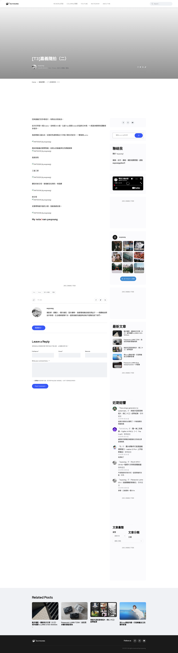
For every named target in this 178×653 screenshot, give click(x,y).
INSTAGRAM (95, 4)
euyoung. (143, 648)
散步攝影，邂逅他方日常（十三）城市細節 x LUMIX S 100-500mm (133, 333)
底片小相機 (61, 68)
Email (61, 351)
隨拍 (67, 68)
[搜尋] (139, 135)
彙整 (114, 532)
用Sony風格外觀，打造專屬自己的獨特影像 (133, 356)
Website (87, 351)
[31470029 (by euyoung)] (41, 177)
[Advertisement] (89, 99)
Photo (54, 68)
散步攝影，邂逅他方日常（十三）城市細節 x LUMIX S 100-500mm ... (44, 625)
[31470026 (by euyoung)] (41, 164)
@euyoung (52, 219)
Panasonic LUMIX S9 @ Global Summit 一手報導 (132, 364)
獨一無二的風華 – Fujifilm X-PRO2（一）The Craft (130, 431)
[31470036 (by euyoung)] (41, 190)
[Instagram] (139, 641)
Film (49, 68)
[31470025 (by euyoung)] (41, 141)
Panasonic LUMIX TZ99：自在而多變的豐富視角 (133, 340)
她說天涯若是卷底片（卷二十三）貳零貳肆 (133, 349)
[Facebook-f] (135, 641)
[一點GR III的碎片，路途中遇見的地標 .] (139, 268)
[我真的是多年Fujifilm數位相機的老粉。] (117, 268)
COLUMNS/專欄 (72, 4)
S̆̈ (120, 446)
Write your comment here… (40, 361)
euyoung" (120, 154)
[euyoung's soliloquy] (12, 4)
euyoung (123, 462)
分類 (130, 537)
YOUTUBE (84, 4)
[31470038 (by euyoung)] (41, 213)
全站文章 (42, 82)
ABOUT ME (106, 4)
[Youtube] (144, 641)
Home (34, 82)
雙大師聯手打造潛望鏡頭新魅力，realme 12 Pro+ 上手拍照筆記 (130, 449)
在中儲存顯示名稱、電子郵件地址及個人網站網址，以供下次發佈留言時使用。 (55, 380)
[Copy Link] (145, 67)
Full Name (35, 351)
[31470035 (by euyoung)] (41, 200)
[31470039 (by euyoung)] (41, 151)
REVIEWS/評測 (58, 4)
